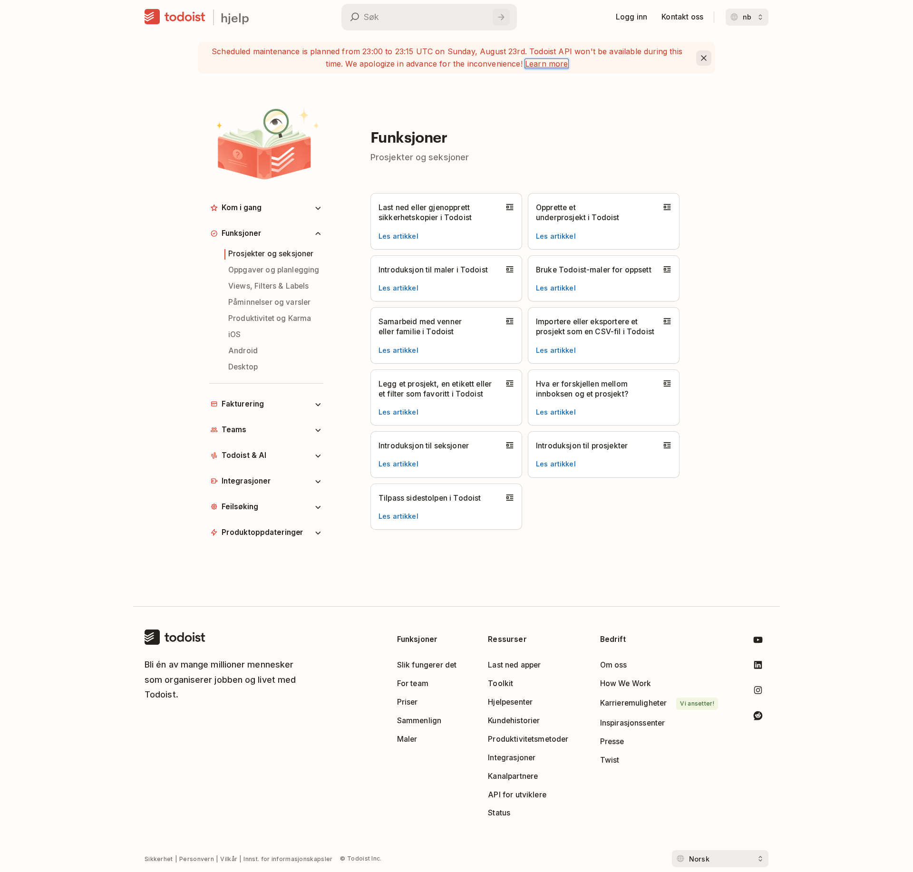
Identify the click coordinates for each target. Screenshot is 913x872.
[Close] (703, 58)
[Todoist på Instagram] (758, 692)
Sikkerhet (159, 858)
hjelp (235, 17)
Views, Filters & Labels (268, 286)
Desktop (243, 366)
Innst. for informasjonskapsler (287, 858)
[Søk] (501, 17)
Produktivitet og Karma (269, 318)
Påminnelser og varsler (269, 302)
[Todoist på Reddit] (758, 717)
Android (243, 350)
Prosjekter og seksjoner (271, 253)
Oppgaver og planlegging (274, 269)
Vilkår (228, 858)
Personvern (196, 858)
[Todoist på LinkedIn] (758, 667)
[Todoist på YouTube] (758, 642)
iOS (234, 334)
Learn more (546, 63)
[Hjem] (175, 17)
